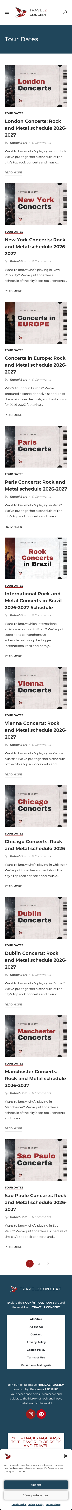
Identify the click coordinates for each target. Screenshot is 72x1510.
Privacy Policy (36, 1504)
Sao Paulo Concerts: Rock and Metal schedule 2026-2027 (36, 1202)
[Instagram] (31, 1414)
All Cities (36, 1319)
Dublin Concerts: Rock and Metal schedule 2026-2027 (36, 960)
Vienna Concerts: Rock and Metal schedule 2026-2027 (36, 730)
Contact (36, 1334)
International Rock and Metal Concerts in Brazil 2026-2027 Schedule (33, 600)
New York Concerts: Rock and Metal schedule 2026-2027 (36, 246)
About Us (36, 1327)
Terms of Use (53, 1504)
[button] (66, 1456)
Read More (13, 172)
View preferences (36, 1495)
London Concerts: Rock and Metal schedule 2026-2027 (36, 128)
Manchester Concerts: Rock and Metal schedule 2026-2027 (35, 1078)
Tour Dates (14, 113)
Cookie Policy (19, 1504)
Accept (36, 1485)
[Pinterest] (41, 1414)
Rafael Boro (18, 142)
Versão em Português (36, 1365)
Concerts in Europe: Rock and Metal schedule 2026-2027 (36, 365)
